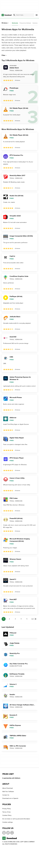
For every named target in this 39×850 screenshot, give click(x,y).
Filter (3, 55)
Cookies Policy (6, 815)
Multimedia (15, 23)
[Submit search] (14, 15)
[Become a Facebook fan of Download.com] (4, 832)
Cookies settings (7, 822)
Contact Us (5, 795)
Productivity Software (25, 23)
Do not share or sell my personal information (16, 819)
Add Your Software (8, 791)
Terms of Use (6, 812)
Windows (5, 23)
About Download (7, 788)
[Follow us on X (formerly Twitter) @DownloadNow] (8, 832)
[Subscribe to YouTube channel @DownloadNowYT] (12, 832)
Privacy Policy (6, 808)
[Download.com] (7, 15)
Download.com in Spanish (10, 798)
